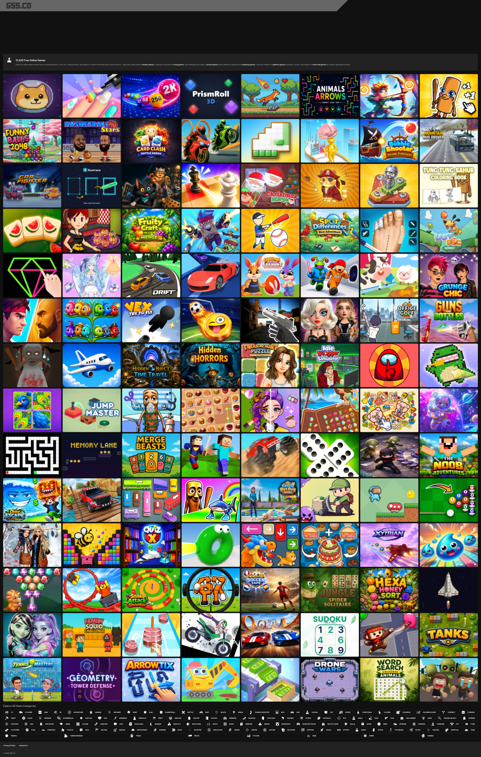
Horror (471, 718)
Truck (196, 736)
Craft (13, 718)
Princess (51, 730)
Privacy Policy (9, 745)
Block (223, 712)
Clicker (387, 712)
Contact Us (23, 745)
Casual (315, 712)
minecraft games (319, 65)
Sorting (310, 730)
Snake (236, 730)
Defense (47, 718)
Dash (30, 718)
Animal (98, 712)
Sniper (254, 730)
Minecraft (286, 724)
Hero (430, 718)
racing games (178, 65)
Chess (347, 712)
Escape (214, 718)
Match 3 (177, 724)
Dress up (142, 718)
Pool (33, 730)
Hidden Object (450, 718)
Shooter (197, 730)
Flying (308, 718)
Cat (331, 712)
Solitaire (291, 730)
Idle (31, 724)
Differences (68, 718)
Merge (267, 724)
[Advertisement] (240, 31)
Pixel (473, 724)
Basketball (170, 712)
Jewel (67, 724)
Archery (117, 712)
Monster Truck (309, 724)
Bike (207, 712)
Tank (473, 730)
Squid (363, 730)
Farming (232, 718)
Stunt (418, 730)
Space (328, 730)
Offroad (402, 724)
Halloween (411, 718)
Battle (190, 712)
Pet (457, 724)
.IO (12, 712)
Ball (151, 712)
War (314, 736)
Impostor (49, 724)
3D (60, 712)
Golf (376, 718)
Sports (346, 730)
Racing (104, 730)
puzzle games (212, 65)
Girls (360, 718)
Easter (196, 718)
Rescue (122, 730)
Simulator (217, 730)
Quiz (87, 730)
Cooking (471, 712)
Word (371, 736)
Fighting (271, 718)
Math (215, 724)
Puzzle (70, 730)
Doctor (88, 718)
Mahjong (139, 724)
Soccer (272, 730)
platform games (279, 65)
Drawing (123, 718)
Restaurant (142, 730)
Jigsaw (85, 724)
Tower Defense (76, 736)
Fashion (251, 718)
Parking (421, 724)
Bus (282, 712)
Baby (135, 712)
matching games (248, 65)
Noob (369, 724)
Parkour (440, 724)
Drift (160, 718)
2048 (46, 712)
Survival (455, 730)
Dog (105, 718)
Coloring (406, 712)
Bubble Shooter (262, 712)
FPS (344, 718)
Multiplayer (332, 724)
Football (327, 718)
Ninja (352, 724)
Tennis (14, 736)
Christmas (367, 712)
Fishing (290, 718)
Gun (392, 718)
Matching (196, 724)
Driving (178, 718)
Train (138, 736)
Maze (231, 724)
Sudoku (436, 730)
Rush (180, 730)
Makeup (158, 724)
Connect (451, 712)
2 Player (28, 712)
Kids (121, 724)
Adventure (78, 712)
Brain (240, 712)
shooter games (148, 65)
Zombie (430, 736)
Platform (15, 730)
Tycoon (256, 736)
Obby (385, 724)
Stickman (399, 730)
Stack (380, 730)
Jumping (104, 724)
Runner (162, 730)
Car (297, 712)
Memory (249, 724)
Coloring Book (429, 712)
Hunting (14, 724)
